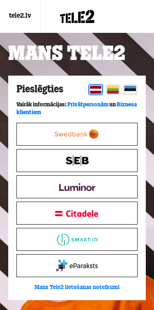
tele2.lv (20, 16)
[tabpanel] (77, 188)
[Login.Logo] (77, 16)
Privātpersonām (87, 104)
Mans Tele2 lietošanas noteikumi (77, 288)
